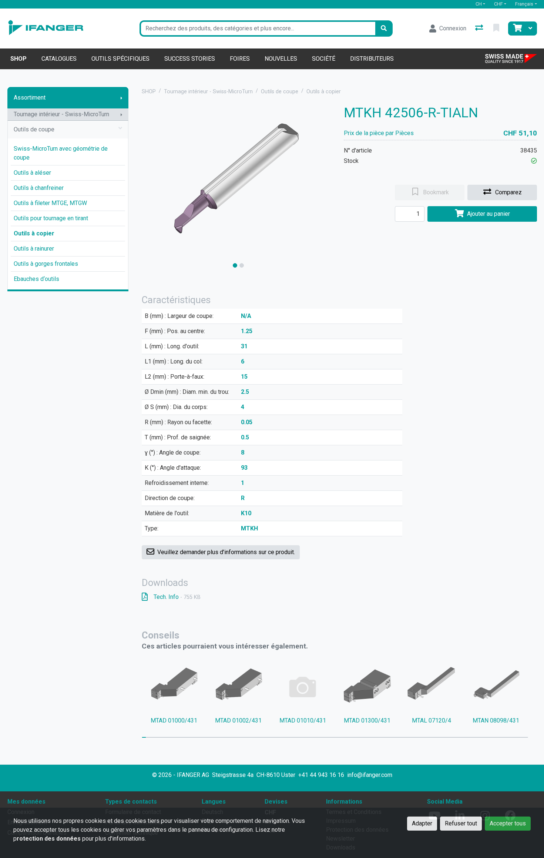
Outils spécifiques (120, 58)
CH (479, 4)
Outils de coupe (34, 129)
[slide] (235, 265)
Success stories (189, 58)
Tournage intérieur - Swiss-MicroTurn (61, 114)
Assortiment (30, 97)
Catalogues (59, 58)
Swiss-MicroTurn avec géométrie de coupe (61, 153)
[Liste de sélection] (497, 28)
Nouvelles (281, 58)
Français (524, 4)
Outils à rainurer (34, 248)
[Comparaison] (480, 28)
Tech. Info (177, 596)
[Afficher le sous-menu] (121, 97)
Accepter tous (508, 823)
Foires (240, 58)
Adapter (422, 823)
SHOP (149, 91)
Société (323, 58)
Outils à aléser (32, 172)
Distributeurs (372, 58)
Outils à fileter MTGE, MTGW (50, 203)
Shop (18, 58)
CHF (498, 4)
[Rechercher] (384, 28)
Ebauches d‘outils (36, 278)
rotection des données (49, 838)
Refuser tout (461, 823)
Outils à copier (34, 233)
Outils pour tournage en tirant (51, 218)
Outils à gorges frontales (46, 263)
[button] (534, 160)
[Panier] (516, 28)
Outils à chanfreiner (39, 187)
